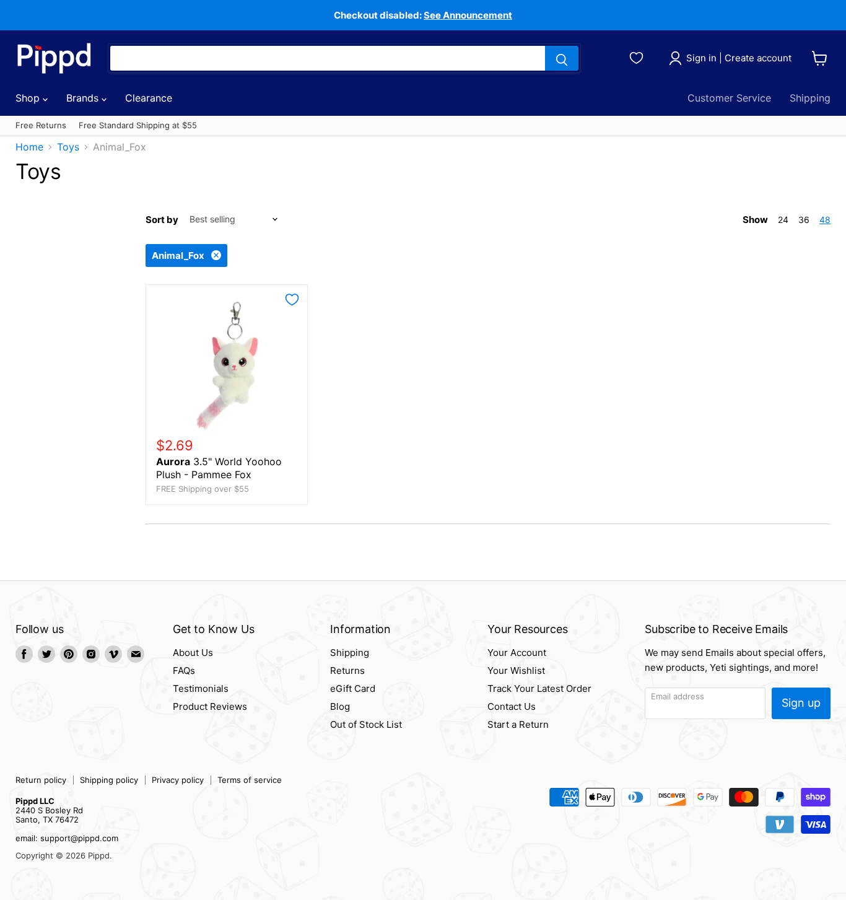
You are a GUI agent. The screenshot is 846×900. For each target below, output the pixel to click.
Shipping (810, 98)
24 (783, 219)
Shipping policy (109, 780)
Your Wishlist (516, 670)
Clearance (148, 98)
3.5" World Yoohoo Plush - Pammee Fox (219, 468)
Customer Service (729, 98)
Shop (29, 98)
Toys (68, 146)
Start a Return (518, 724)
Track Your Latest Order (539, 688)
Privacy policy (178, 780)
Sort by (162, 219)
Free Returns (40, 125)
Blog (340, 706)
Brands (84, 98)
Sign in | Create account (738, 58)
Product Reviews (210, 706)
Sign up (801, 702)
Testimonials (201, 688)
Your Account (516, 652)
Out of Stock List (366, 724)
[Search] (561, 58)
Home (29, 146)
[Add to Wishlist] (292, 300)
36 (803, 219)
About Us (193, 652)
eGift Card (352, 688)
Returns (347, 670)
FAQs (184, 670)
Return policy (40, 780)
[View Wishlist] (638, 56)
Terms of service (249, 780)
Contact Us (511, 706)
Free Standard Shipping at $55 (138, 125)
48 (825, 219)
